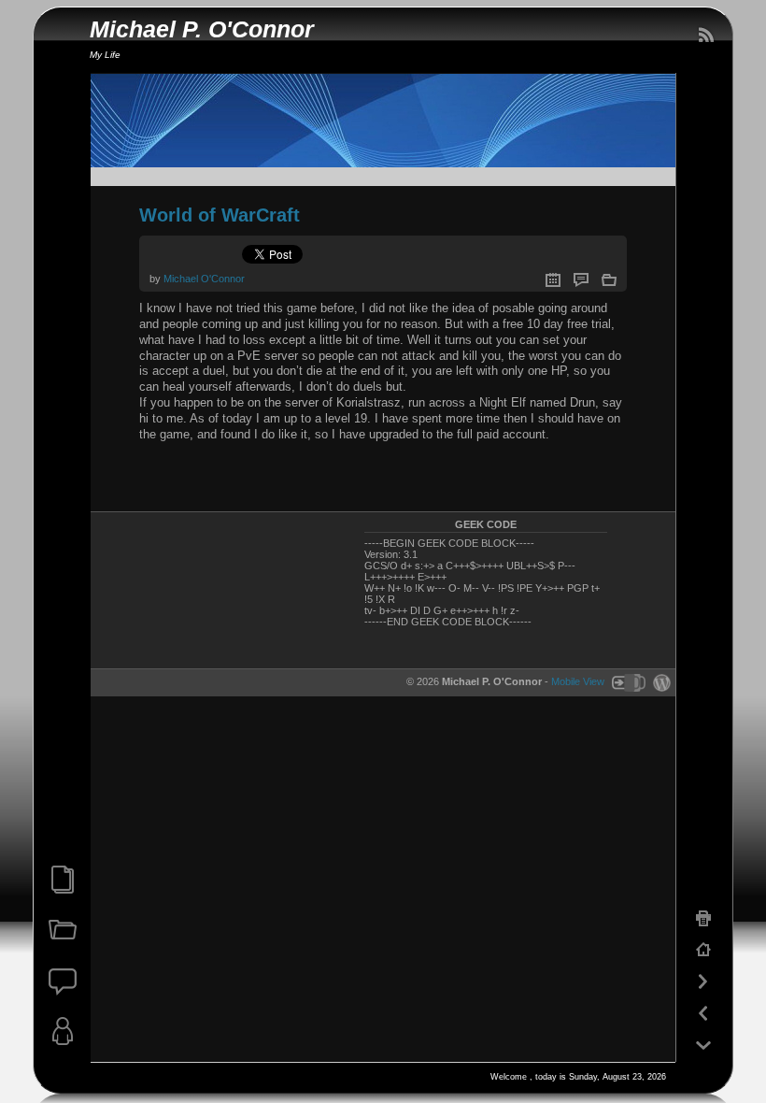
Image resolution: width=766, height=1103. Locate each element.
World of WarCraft (219, 215)
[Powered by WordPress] (659, 681)
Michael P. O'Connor (202, 29)
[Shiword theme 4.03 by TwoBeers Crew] (627, 681)
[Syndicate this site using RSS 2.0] (705, 35)
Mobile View (577, 681)
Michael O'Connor (204, 278)
